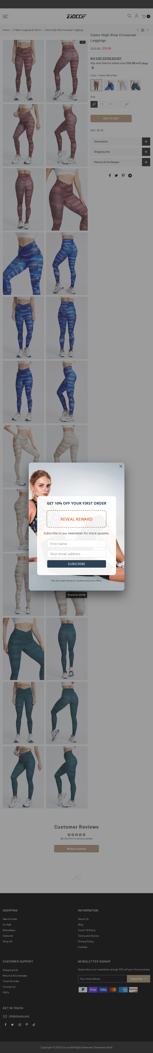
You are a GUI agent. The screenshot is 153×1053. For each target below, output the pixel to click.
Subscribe (76, 564)
